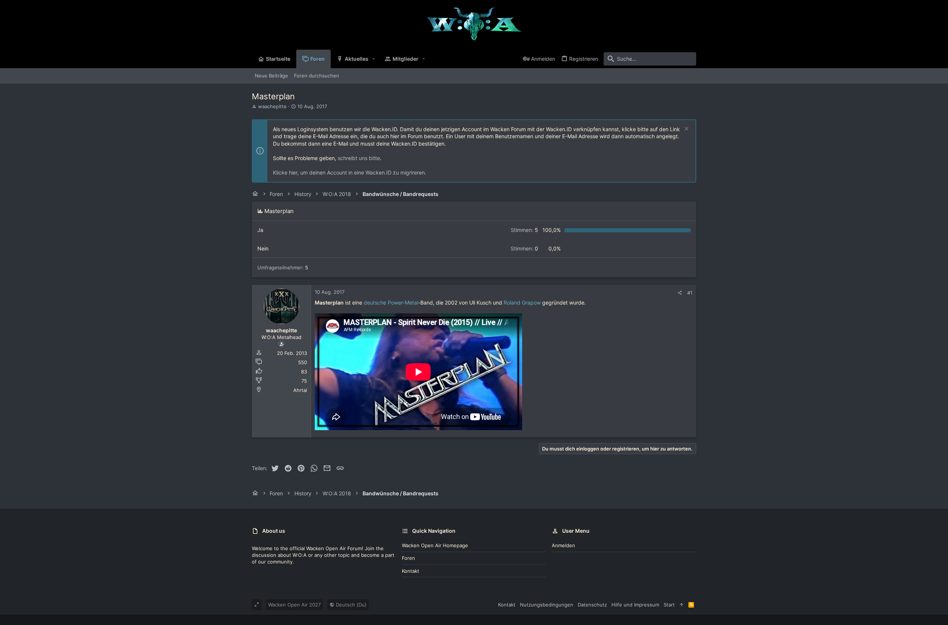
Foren (408, 558)
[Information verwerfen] (685, 129)
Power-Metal (403, 302)
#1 (689, 293)
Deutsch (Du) (350, 605)
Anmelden (563, 545)
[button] (373, 58)
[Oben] (681, 604)
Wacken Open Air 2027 (294, 605)
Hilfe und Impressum (635, 605)
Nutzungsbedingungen (546, 605)
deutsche (375, 302)
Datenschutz (592, 605)
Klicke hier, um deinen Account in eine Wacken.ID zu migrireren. (349, 172)
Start (669, 605)
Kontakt (410, 571)
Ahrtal (300, 390)
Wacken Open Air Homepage (435, 545)
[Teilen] (680, 292)
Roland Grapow (522, 302)
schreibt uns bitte (359, 158)
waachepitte (272, 106)
